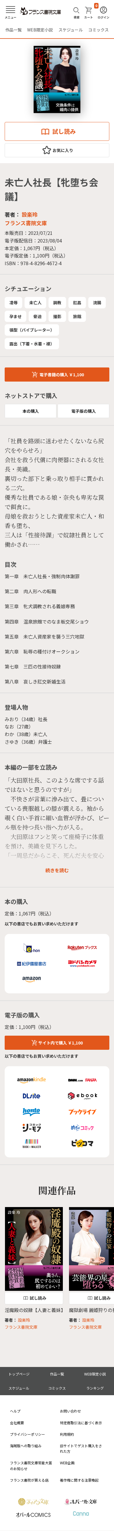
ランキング (95, 1387)
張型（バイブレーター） (31, 330)
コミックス (98, 30)
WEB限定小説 (40, 30)
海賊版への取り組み (26, 1445)
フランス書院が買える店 (29, 1479)
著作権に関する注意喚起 (79, 1479)
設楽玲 (29, 214)
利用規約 (67, 1434)
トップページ (19, 1373)
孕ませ (15, 316)
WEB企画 (67, 1462)
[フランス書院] (40, 11)
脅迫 (37, 316)
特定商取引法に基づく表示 (81, 1422)
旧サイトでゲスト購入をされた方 (81, 1448)
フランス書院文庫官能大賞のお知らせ (31, 1465)
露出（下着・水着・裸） (31, 344)
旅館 (77, 316)
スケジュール (70, 30)
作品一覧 (13, 30)
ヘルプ (15, 1410)
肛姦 (77, 302)
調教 (57, 302)
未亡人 (35, 302)
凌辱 (13, 302)
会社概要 (17, 1422)
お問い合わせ (70, 1410)
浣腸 (97, 302)
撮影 (57, 316)
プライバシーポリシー (27, 1434)
